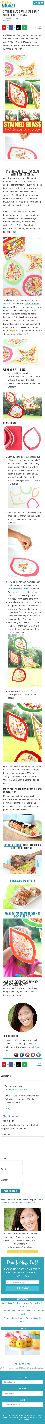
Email (4, 1169)
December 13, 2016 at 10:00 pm (20, 1089)
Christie (16, 19)
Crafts (6, 23)
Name (4, 1158)
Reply (7, 1109)
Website (4, 1180)
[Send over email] (25, 27)
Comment (6, 1134)
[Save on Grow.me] (30, 27)
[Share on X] (18, 27)
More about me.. (22, 1251)
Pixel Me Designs (35, 1417)
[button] (38, 3)
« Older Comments (9, 1116)
